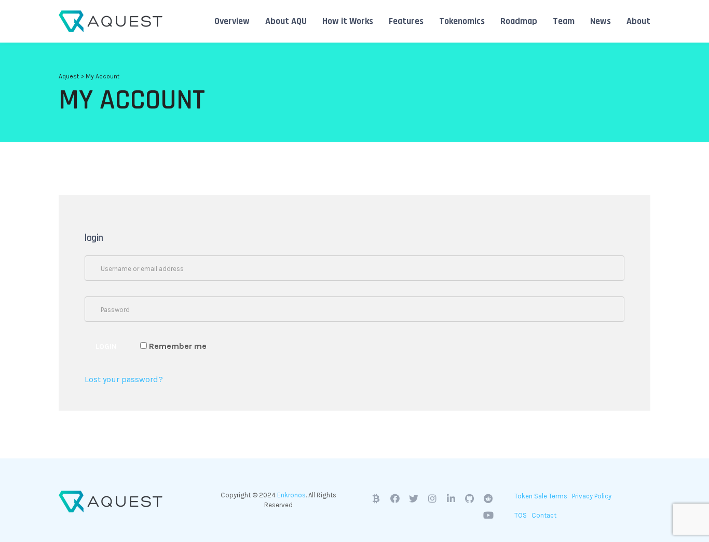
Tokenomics (462, 21)
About (638, 21)
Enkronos (291, 495)
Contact (543, 515)
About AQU (286, 21)
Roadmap (518, 21)
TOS (520, 515)
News (600, 21)
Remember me (177, 346)
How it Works (347, 21)
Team (564, 21)
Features (406, 21)
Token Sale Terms (540, 496)
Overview (232, 21)
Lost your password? (124, 379)
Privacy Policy (591, 496)
